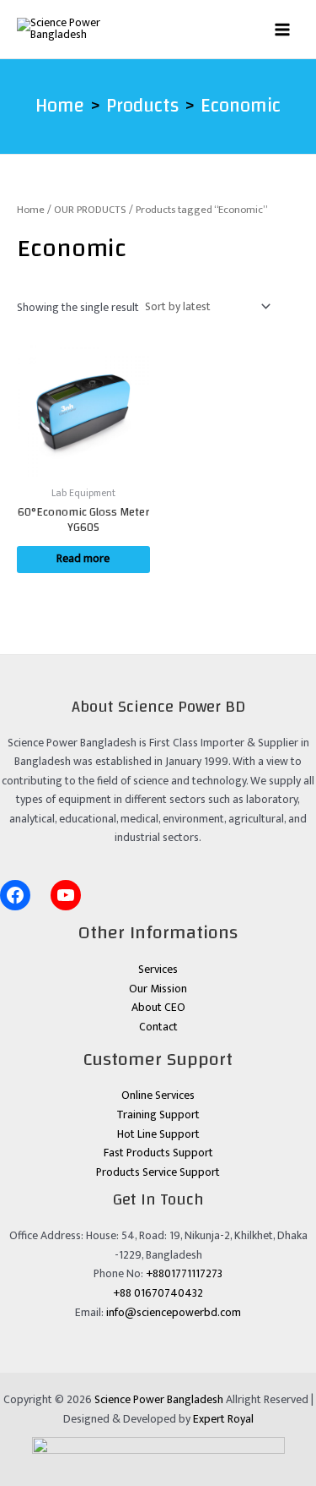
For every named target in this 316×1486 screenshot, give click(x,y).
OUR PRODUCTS (90, 210)
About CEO (158, 1007)
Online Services (158, 1095)
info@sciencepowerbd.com (173, 1312)
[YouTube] (66, 895)
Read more (83, 558)
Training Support (158, 1115)
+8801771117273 (184, 1274)
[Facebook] (15, 895)
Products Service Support (158, 1172)
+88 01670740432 (158, 1293)
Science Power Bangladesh (158, 1399)
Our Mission (158, 989)
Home (31, 210)
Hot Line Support (158, 1134)
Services (158, 969)
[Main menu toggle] (282, 29)
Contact (158, 1027)
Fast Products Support (158, 1153)
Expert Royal (223, 1419)
